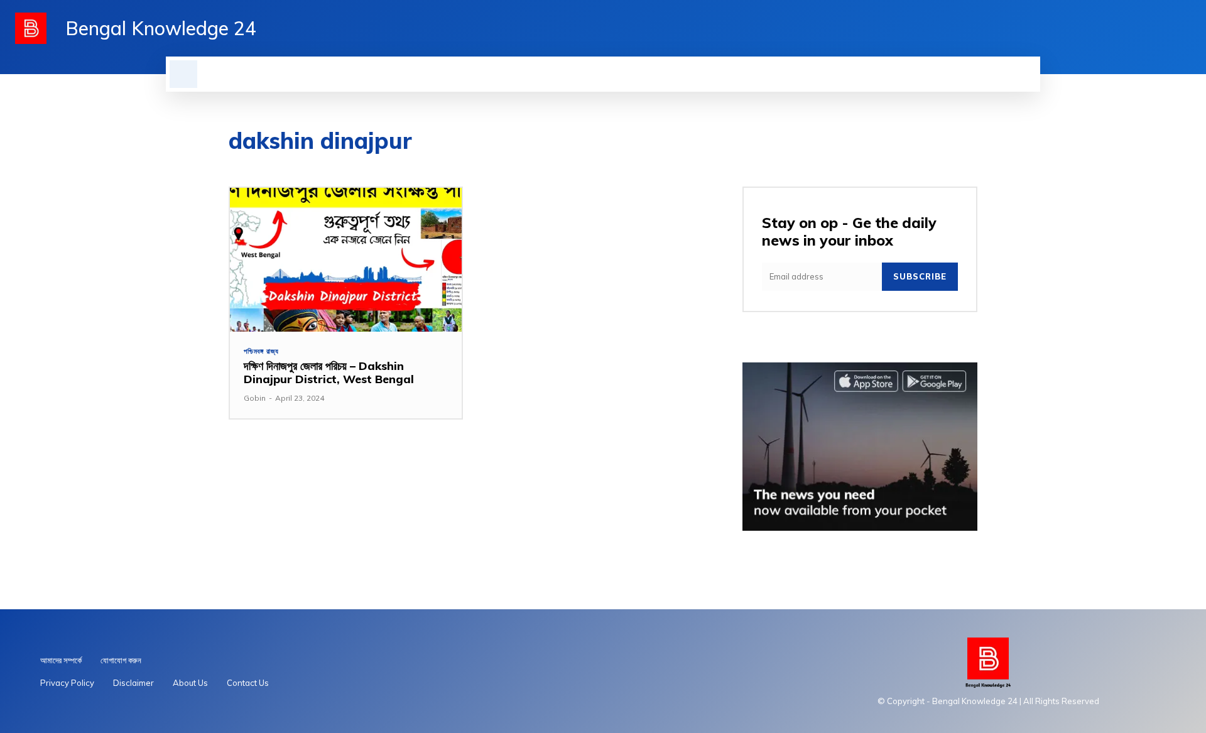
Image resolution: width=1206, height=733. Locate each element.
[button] (183, 74)
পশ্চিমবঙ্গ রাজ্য (261, 351)
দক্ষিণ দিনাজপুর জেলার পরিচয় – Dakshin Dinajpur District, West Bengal (329, 373)
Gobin (255, 398)
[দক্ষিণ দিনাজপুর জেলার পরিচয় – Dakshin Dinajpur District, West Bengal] (346, 260)
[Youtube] (1162, 28)
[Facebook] (1183, 28)
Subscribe (920, 276)
